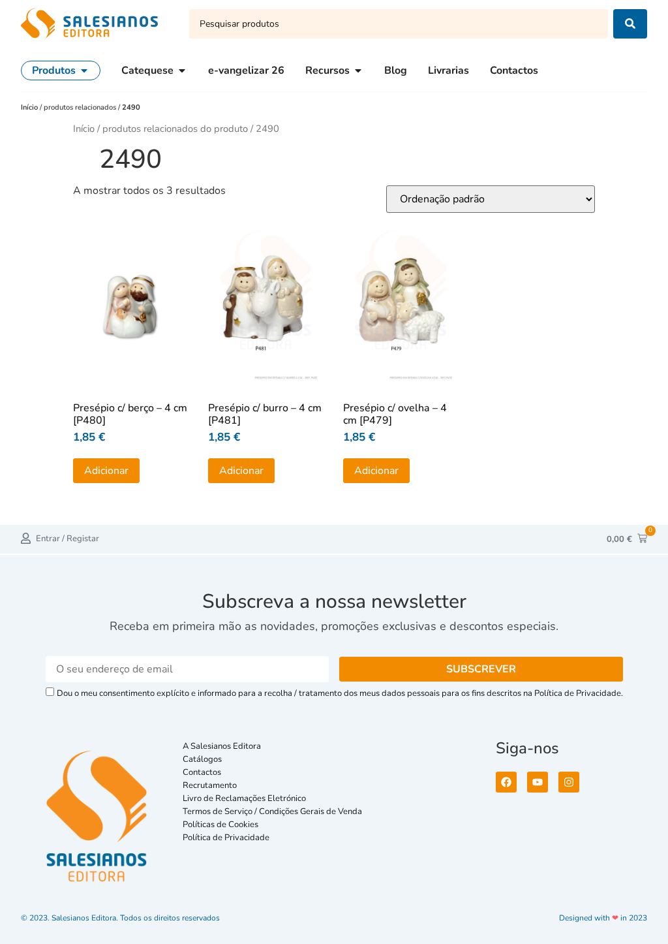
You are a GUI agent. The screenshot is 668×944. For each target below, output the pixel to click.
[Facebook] (506, 782)
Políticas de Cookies (220, 824)
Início (30, 107)
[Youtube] (537, 782)
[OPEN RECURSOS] (358, 70)
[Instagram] (568, 782)
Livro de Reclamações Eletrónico (244, 798)
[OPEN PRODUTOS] (84, 70)
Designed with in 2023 (603, 918)
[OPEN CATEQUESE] (182, 70)
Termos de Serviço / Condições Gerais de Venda (274, 811)
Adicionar (106, 471)
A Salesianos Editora (222, 746)
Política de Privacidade (226, 837)
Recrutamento (210, 785)
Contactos (202, 772)
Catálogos (202, 759)
